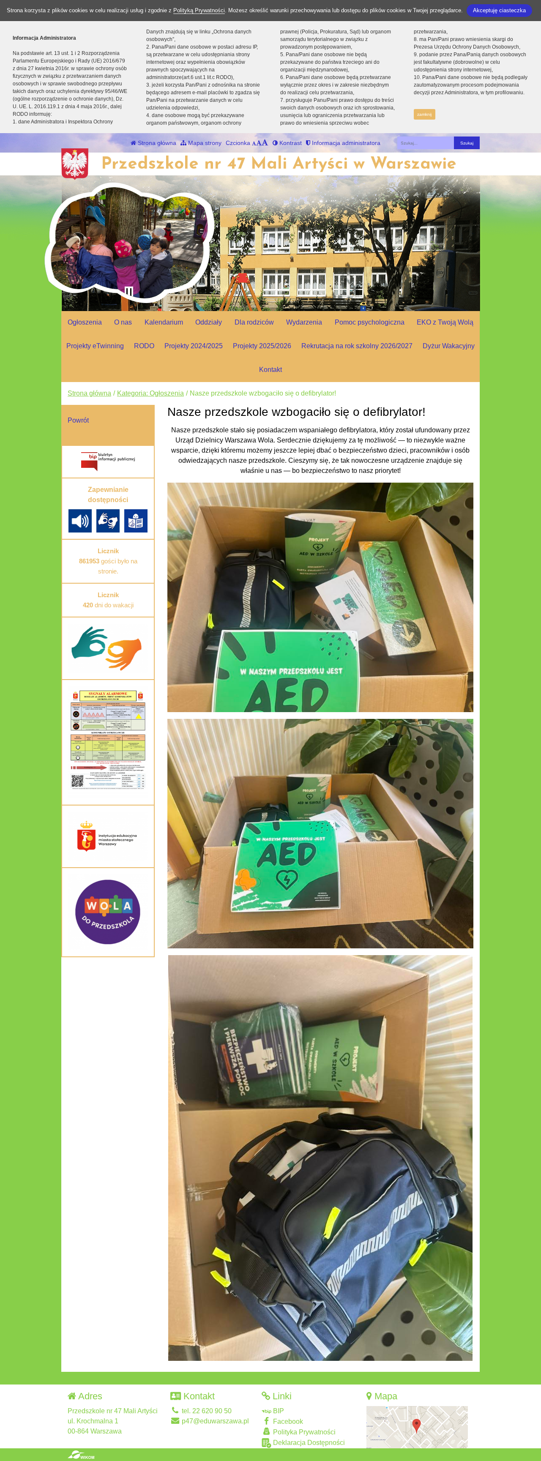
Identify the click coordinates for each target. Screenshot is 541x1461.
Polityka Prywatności (303, 1432)
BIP (277, 1411)
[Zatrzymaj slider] (128, 292)
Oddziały (208, 322)
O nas (123, 322)
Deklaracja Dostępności (308, 1442)
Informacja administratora (345, 142)
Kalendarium (164, 322)
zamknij (424, 114)
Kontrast (290, 142)
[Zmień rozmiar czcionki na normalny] (254, 142)
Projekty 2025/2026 (262, 346)
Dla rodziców (254, 322)
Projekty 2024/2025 (193, 346)
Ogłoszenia (85, 322)
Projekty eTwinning (95, 346)
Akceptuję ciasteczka (499, 10)
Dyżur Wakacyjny (449, 346)
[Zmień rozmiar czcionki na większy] (259, 142)
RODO (144, 346)
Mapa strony (203, 142)
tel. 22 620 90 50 (206, 1411)
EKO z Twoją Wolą (445, 322)
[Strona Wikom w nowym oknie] (81, 1454)
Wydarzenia (304, 322)
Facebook (287, 1421)
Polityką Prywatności (199, 10)
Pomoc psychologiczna (369, 322)
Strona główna (156, 142)
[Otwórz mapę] (417, 1426)
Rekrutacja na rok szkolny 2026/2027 (357, 346)
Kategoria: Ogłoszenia (150, 393)
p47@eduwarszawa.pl (214, 1421)
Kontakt (270, 369)
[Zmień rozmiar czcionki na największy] (265, 142)
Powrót (78, 420)
